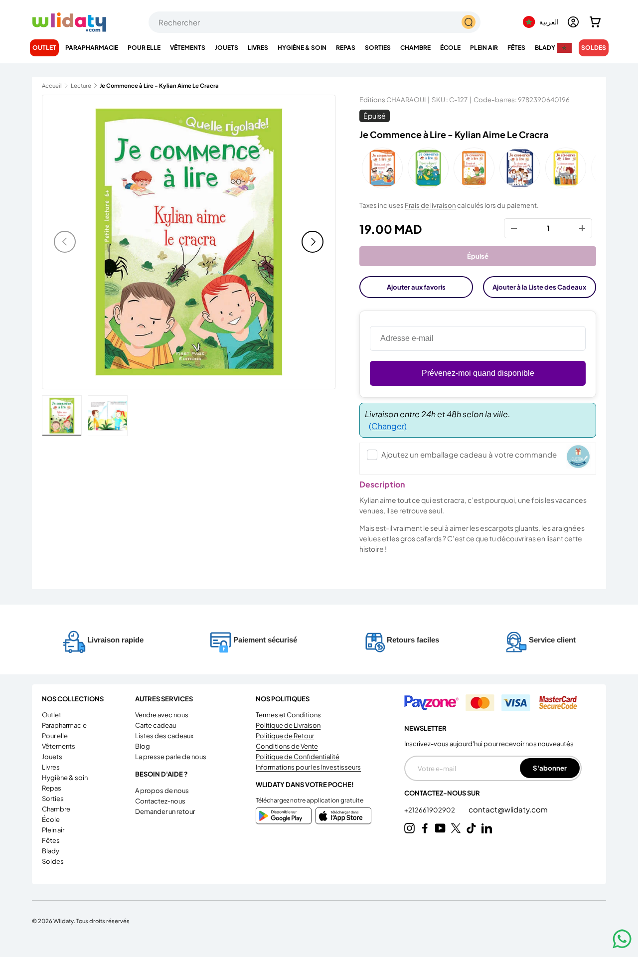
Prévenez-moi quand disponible (478, 373)
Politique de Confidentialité (297, 757)
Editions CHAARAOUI (392, 99)
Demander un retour (165, 811)
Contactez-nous (160, 801)
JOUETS (226, 47)
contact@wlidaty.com (508, 809)
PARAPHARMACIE (91, 47)
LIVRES (258, 47)
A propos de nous (162, 791)
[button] (595, 22)
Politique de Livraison (288, 725)
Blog (142, 746)
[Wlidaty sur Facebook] (425, 828)
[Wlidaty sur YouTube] (440, 828)
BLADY (545, 47)
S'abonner (550, 768)
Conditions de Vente (287, 746)
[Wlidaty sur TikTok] (471, 828)
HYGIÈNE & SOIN (302, 47)
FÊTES (516, 47)
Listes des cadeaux (164, 736)
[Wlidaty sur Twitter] (456, 828)
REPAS (345, 47)
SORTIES (378, 47)
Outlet (44, 47)
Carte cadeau (155, 725)
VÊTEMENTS (187, 47)
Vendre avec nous (161, 715)
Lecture (81, 85)
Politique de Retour (285, 736)
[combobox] (314, 22)
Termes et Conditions (288, 715)
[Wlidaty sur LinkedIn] (486, 828)
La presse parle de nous (170, 757)
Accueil (52, 85)
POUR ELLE (144, 47)
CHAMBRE (415, 47)
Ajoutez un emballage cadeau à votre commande (469, 454)
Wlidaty (63, 920)
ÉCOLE (450, 47)
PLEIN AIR (484, 47)
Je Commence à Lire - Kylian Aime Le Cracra (156, 85)
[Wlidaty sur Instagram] (409, 828)
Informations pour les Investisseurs (308, 767)
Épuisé (477, 256)
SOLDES (593, 47)
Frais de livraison (430, 205)
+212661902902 (430, 810)
